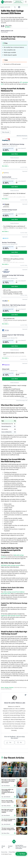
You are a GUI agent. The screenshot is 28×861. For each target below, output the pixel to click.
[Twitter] (26, 694)
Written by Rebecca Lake (7, 30)
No (21, 742)
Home (2, 687)
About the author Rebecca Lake (14, 703)
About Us (3, 846)
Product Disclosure (14, 157)
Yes (10, 742)
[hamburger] (26, 2)
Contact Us (10, 846)
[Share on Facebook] (19, 7)
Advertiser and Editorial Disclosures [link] (18, 2)
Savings (7, 687)
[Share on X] (15, 7)
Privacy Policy (12, 852)
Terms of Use (4, 852)
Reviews (11, 687)
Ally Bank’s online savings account (10, 565)
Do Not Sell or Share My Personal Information (21, 847)
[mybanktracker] (6, 2)
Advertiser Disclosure (22, 135)
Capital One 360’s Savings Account (10, 615)
